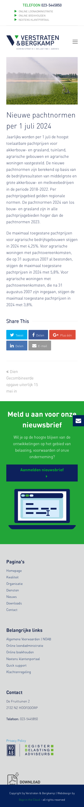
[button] (16, 334)
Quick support (16, 665)
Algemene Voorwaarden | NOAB (28, 639)
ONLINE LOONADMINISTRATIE (36, 11)
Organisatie (14, 583)
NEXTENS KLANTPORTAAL (34, 19)
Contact (12, 609)
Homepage (14, 570)
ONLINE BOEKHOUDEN (32, 15)
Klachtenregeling (18, 672)
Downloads (14, 603)
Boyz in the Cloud (29, 799)
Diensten (12, 590)
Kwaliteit (12, 577)
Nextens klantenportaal (23, 659)
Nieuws (11, 596)
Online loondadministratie (24, 645)
